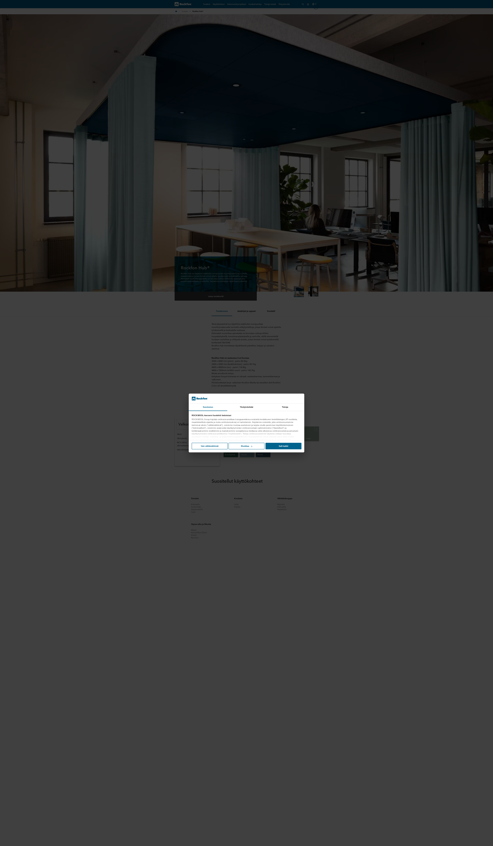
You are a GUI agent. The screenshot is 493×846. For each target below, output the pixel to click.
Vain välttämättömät (210, 446)
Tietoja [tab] (285, 407)
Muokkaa (245, 446)
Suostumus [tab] (208, 407)
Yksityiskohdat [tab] (246, 407)
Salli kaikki (283, 446)
